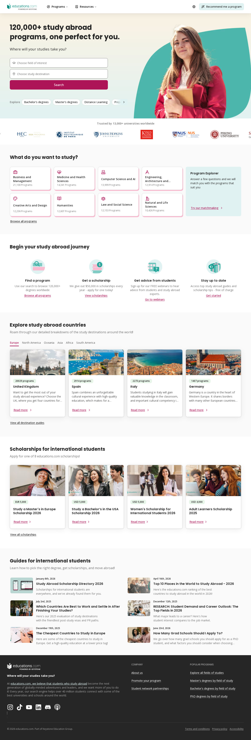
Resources (87, 6)
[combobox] (60, 62)
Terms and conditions (197, 729)
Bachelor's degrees (36, 102)
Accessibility (237, 729)
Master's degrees (66, 102)
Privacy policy (219, 729)
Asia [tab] (60, 342)
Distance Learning (96, 102)
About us (137, 673)
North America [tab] (31, 342)
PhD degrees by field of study (208, 696)
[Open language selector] (193, 6)
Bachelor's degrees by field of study (212, 688)
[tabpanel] (125, 384)
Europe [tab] (14, 342)
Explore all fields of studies (207, 673)
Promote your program (146, 680)
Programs (58, 6)
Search (59, 85)
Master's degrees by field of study (211, 680)
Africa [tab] (69, 342)
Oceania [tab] (49, 342)
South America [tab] (85, 342)
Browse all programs (23, 221)
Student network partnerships (150, 688)
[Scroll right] (123, 102)
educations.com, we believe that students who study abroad (49, 683)
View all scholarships (23, 534)
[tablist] (125, 342)
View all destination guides (27, 423)
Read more (21, 410)
